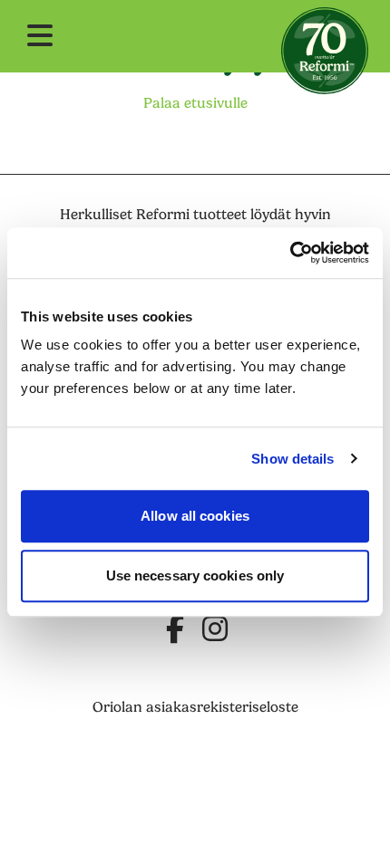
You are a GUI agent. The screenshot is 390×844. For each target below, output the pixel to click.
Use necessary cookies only (195, 575)
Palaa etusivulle (195, 103)
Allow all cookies (195, 515)
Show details (292, 458)
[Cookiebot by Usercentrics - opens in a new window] (289, 252)
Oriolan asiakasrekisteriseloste (195, 707)
